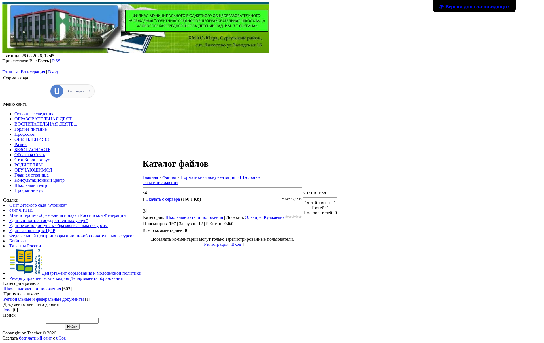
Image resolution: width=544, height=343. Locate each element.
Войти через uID (78, 91)
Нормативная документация (207, 177)
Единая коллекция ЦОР (32, 230)
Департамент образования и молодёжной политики (91, 273)
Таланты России (25, 246)
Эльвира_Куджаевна (265, 217)
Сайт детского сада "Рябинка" (38, 205)
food (7, 309)
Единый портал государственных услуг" (48, 220)
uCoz (61, 338)
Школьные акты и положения (32, 288)
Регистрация (33, 71)
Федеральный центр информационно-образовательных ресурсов (72, 235)
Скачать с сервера (163, 199)
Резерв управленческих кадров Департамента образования (66, 278)
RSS (56, 60)
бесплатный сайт (35, 338)
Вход (53, 71)
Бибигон (17, 240)
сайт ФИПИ (21, 210)
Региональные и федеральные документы (43, 299)
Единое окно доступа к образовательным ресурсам (58, 225)
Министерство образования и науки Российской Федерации (67, 215)
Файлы (169, 177)
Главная (10, 71)
